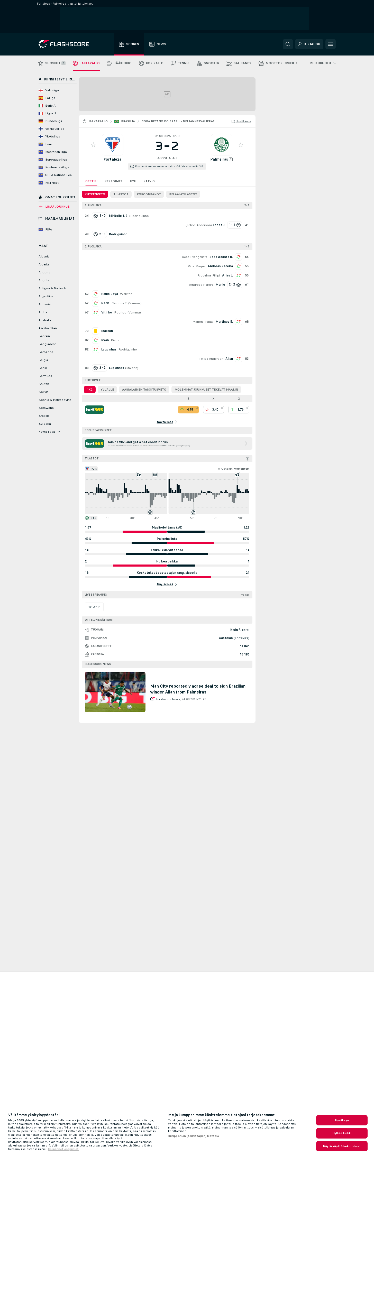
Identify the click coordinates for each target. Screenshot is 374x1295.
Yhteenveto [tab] (95, 194)
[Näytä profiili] (112, 144)
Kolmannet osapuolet (63, 1149)
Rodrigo (120, 312)
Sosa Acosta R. (221, 257)
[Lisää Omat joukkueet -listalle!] (93, 145)
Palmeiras (219, 159)
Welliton (126, 294)
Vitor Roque (197, 266)
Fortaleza (112, 159)
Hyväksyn (342, 1120)
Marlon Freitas (203, 322)
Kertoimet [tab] (114, 181)
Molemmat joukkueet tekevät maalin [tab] (206, 389)
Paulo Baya (109, 294)
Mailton (131, 368)
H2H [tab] (133, 181)
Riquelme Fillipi (208, 275)
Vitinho (106, 312)
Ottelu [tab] (91, 181)
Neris (105, 303)
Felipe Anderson (199, 225)
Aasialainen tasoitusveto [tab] (144, 389)
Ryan (105, 340)
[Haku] (288, 44)
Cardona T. (119, 303)
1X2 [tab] (90, 389)
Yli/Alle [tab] (107, 389)
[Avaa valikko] (330, 44)
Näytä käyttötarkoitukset (342, 1146)
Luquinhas (108, 349)
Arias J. (227, 275)
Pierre (115, 340)
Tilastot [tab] (121, 194)
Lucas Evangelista (193, 257)
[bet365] (94, 409)
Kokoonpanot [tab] (149, 194)
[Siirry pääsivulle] (67, 44)
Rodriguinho (139, 216)
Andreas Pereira (220, 266)
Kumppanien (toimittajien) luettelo (193, 1136)
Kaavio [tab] (149, 181)
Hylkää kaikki (341, 1133)
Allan (229, 359)
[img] (247, 458)
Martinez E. (224, 322)
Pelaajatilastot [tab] (183, 194)
